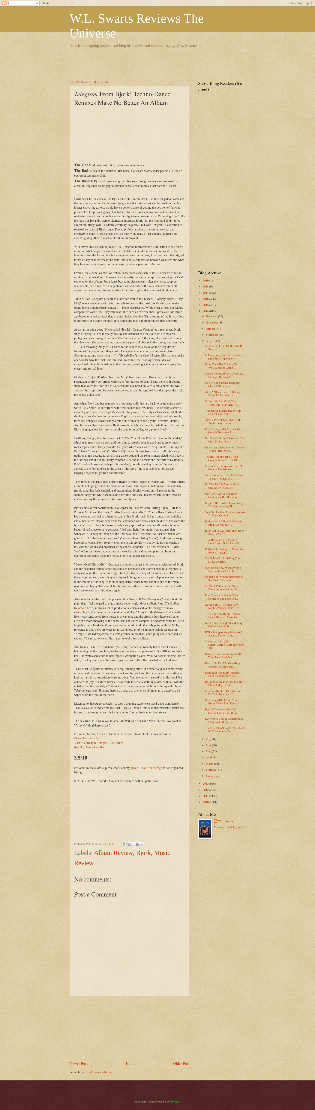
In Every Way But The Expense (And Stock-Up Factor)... (223, 357)
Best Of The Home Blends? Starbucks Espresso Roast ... (222, 711)
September (212, 334)
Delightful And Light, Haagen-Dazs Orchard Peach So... (222, 674)
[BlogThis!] (130, 844)
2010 (206, 802)
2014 (206, 311)
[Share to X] (134, 844)
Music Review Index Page (146, 768)
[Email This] (125, 844)
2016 (206, 299)
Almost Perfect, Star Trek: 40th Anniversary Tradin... (223, 421)
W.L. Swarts (225, 821)
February (211, 769)
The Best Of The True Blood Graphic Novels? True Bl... (222, 458)
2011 (206, 796)
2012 (206, 789)
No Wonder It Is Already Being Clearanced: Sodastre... (222, 486)
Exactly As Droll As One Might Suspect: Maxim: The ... (223, 665)
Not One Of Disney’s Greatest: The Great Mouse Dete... (225, 440)
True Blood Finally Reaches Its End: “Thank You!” (223, 412)
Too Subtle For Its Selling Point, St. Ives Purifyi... (223, 560)
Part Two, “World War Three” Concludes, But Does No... (222, 495)
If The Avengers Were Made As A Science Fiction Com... (223, 634)
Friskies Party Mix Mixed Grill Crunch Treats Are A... (223, 431)
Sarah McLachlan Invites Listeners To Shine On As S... (225, 514)
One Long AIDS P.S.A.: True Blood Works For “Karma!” (222, 702)
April (209, 757)
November (212, 322)
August (210, 341)
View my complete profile (229, 827)
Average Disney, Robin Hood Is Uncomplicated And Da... (223, 569)
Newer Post (79, 1063)
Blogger (175, 1101)
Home (130, 1063)
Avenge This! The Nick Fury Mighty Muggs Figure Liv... (222, 606)
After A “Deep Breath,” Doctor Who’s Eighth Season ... (222, 394)
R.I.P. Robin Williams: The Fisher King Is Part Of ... (224, 532)
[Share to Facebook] (138, 844)
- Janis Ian (87, 738)
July (209, 739)
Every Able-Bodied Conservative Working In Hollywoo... (224, 720)
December (212, 316)
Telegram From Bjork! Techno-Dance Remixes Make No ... (223, 615)
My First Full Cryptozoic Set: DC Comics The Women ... (224, 468)
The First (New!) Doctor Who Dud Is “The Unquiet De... (224, 729)
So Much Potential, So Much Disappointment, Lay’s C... (222, 588)
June (209, 745)
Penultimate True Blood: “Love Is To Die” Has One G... (224, 449)
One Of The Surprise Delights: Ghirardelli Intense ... (222, 384)
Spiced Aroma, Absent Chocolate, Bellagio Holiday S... (224, 375)
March (210, 763)
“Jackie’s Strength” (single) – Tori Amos (98, 743)
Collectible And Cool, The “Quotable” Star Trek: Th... (222, 403)
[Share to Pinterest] (142, 844)
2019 (206, 280)
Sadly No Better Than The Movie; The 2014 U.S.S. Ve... (224, 477)
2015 (206, 305)
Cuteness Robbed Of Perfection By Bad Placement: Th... (223, 693)
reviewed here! (84, 608)
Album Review (113, 852)
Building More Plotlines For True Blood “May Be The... (224, 683)
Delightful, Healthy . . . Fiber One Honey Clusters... (224, 551)
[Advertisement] (148, 63)
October (211, 328)
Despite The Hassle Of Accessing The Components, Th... (224, 505)
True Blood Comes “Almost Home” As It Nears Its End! (222, 541)
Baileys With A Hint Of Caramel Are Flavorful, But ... (223, 523)
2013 (206, 783)
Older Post (181, 1063)
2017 (206, 292)
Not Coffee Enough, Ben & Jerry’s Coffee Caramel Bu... (224, 625)
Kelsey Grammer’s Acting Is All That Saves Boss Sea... (223, 656)
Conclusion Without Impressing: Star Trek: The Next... (224, 578)
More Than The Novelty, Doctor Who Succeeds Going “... (223, 366)
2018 (206, 286)
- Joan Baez (90, 747)
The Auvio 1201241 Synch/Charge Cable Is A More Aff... (224, 645)
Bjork (143, 852)
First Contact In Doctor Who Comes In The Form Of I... (221, 597)
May (209, 751)
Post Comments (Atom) (99, 1072)
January (211, 776)
